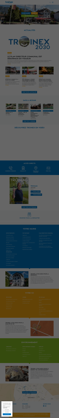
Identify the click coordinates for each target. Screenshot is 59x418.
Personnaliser (7, 409)
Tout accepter (7, 414)
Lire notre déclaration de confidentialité (6, 407)
